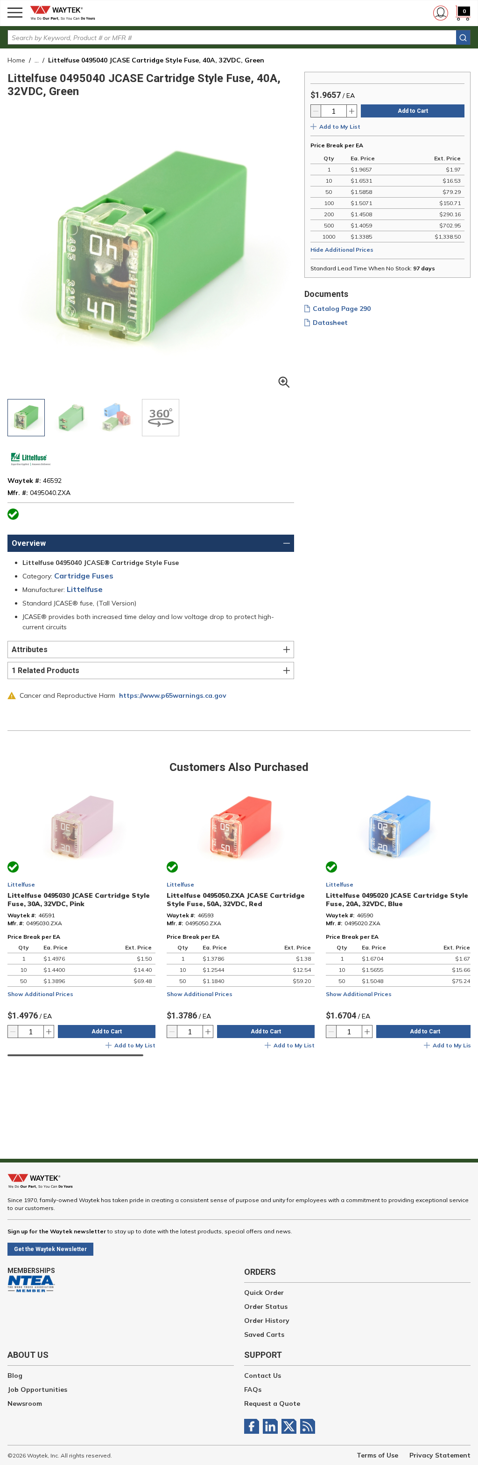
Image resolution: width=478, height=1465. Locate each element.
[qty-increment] (351, 111)
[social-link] (253, 1426)
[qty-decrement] (316, 111)
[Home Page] (65, 13)
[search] (463, 37)
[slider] (75, 1055)
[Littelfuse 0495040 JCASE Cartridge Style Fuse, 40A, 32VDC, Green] (26, 417)
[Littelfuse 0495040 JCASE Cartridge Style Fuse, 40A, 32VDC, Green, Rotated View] (71, 417)
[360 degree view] (160, 417)
